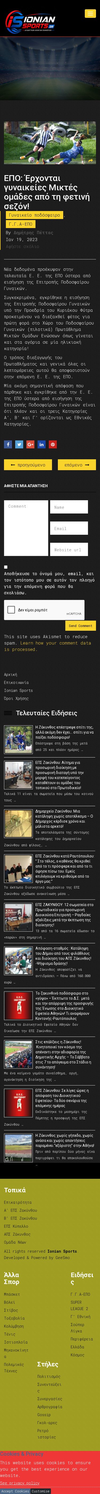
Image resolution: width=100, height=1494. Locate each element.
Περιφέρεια (82, 1338)
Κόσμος (78, 1354)
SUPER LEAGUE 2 (79, 1305)
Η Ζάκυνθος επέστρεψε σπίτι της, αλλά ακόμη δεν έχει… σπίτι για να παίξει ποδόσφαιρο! (64, 732)
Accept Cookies (15, 1491)
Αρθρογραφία (49, 1406)
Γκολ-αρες (47, 1422)
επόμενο (75, 465)
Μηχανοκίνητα (16, 1353)
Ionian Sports (18, 690)
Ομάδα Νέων (15, 1242)
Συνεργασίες (49, 1398)
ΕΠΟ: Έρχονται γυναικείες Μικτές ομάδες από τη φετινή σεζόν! (47, 192)
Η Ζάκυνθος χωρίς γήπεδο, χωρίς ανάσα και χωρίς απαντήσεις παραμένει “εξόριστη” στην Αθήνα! (64, 1140)
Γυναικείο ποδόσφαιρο (34, 215)
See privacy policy (19, 1482)
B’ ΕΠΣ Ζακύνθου (20, 1218)
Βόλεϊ (9, 1302)
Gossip (44, 1414)
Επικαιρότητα (18, 1202)
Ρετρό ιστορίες (46, 1434)
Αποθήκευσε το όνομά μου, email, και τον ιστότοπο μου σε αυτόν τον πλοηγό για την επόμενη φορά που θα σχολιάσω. (49, 583)
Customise (41, 1491)
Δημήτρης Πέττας (33, 232)
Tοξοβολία (14, 1318)
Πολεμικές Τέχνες (14, 1367)
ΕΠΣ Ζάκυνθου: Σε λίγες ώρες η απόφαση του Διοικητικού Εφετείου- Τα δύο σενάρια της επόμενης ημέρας (62, 1098)
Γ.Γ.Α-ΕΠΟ (20, 224)
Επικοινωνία (16, 682)
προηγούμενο (30, 465)
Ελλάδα (77, 1346)
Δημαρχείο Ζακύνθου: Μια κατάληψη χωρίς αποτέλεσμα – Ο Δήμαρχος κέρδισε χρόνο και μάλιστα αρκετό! (64, 818)
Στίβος (11, 1310)
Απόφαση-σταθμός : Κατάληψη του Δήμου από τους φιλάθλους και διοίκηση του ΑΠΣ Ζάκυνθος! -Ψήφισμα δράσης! (63, 956)
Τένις (9, 1334)
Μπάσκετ (12, 1294)
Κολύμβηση (14, 1326)
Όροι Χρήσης (16, 698)
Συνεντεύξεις (49, 1387)
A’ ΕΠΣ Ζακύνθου (20, 1210)
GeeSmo (62, 1257)
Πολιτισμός (49, 1376)
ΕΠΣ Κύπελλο (16, 1226)
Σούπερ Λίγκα (77, 1327)
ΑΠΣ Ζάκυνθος (17, 1234)
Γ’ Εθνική (80, 1316)
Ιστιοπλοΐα (16, 1342)
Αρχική (10, 674)
